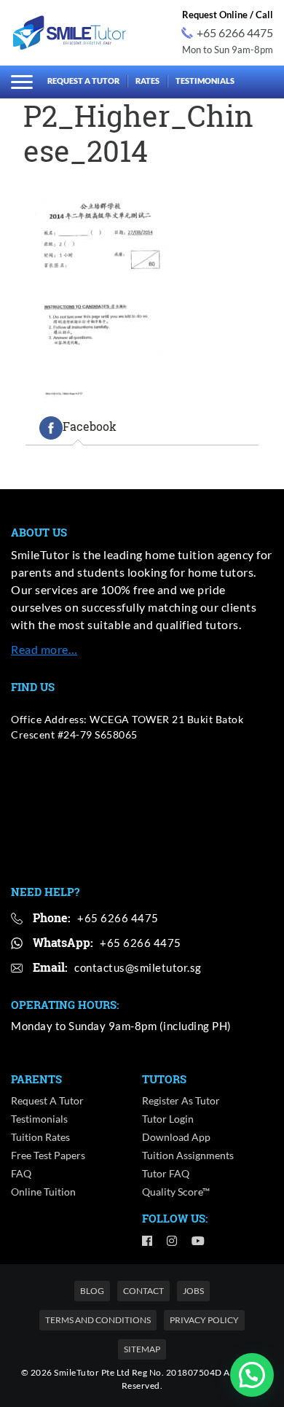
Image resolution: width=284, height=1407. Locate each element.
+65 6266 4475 (235, 32)
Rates (147, 80)
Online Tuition (43, 1191)
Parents (36, 1079)
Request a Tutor (83, 80)
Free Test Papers (48, 1155)
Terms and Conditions (98, 1319)
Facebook (90, 426)
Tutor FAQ (165, 1173)
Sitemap (142, 1349)
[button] (252, 1375)
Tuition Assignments (188, 1155)
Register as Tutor (181, 1100)
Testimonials (204, 80)
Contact (143, 1290)
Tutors (164, 1079)
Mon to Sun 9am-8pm (227, 49)
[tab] (78, 427)
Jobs (193, 1290)
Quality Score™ (176, 1191)
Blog (92, 1290)
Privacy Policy (204, 1319)
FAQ (21, 1173)
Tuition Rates (40, 1137)
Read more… (44, 649)
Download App (176, 1137)
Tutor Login (168, 1118)
